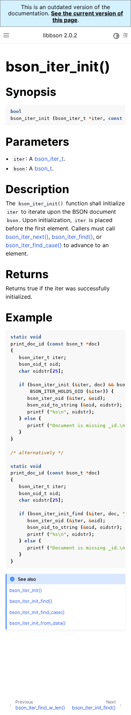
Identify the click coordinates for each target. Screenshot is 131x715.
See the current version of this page (87, 16)
